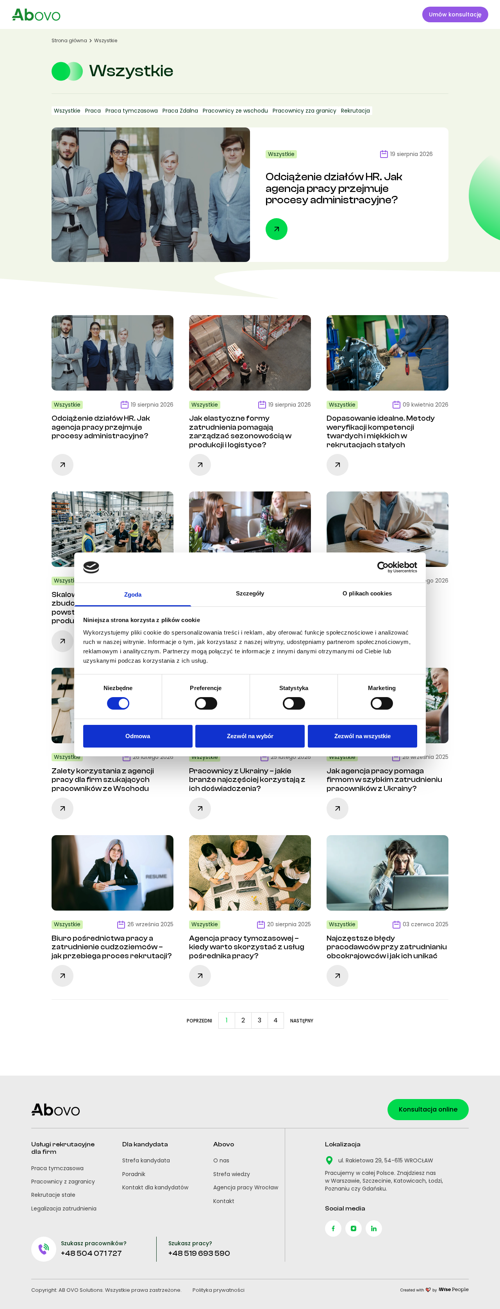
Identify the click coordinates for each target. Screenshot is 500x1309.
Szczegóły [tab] (250, 593)
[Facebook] (333, 1228)
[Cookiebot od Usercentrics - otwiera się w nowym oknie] (383, 567)
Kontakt (223, 1201)
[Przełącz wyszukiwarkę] (406, 14)
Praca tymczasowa (131, 111)
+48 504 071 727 (91, 1253)
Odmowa (137, 736)
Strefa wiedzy (231, 1174)
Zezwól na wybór (250, 736)
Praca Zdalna (180, 111)
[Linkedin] (374, 1228)
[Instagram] (353, 1228)
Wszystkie (67, 111)
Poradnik (133, 1174)
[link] (199, 1020)
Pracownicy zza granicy (304, 111)
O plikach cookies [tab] (367, 593)
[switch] (206, 703)
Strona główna (69, 40)
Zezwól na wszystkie (362, 736)
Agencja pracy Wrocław (245, 1187)
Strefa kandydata (146, 1160)
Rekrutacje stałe (53, 1195)
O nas (221, 1160)
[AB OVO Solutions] (36, 15)
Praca (93, 111)
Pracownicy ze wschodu (235, 111)
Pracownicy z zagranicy (63, 1181)
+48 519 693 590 (199, 1253)
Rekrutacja (355, 111)
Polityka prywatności (219, 1290)
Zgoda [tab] (133, 594)
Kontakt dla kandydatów (155, 1187)
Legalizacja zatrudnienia (63, 1208)
